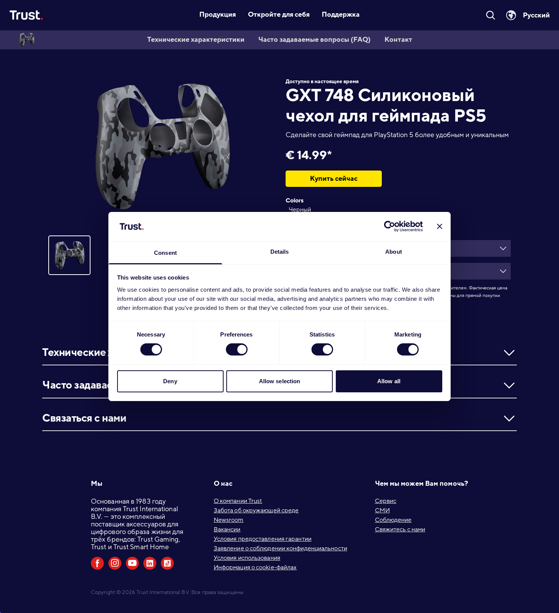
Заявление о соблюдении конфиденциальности (280, 548)
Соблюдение (393, 520)
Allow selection (279, 381)
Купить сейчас (333, 178)
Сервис (386, 501)
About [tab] (393, 251)
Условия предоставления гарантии (262, 539)
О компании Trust (238, 501)
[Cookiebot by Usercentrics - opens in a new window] (389, 226)
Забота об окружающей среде (256, 510)
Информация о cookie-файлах (255, 567)
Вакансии (227, 529)
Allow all (388, 381)
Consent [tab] (165, 253)
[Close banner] (439, 226)
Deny (170, 381)
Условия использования (247, 558)
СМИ (382, 510)
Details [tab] (279, 251)
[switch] (237, 349)
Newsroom (229, 520)
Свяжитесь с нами (400, 529)
